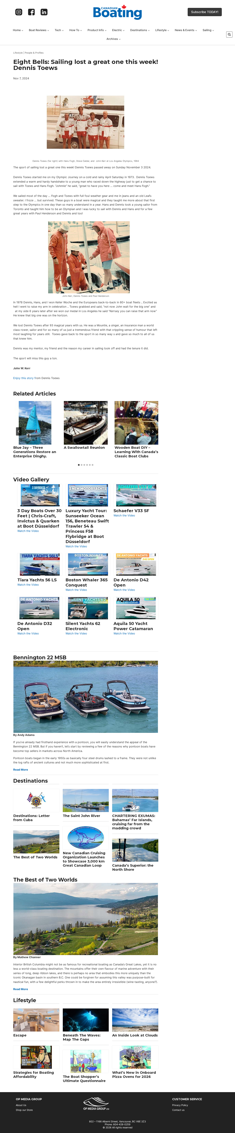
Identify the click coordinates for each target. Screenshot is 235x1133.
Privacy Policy (180, 1105)
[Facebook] (31, 12)
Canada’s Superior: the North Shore (132, 867)
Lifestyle (18, 52)
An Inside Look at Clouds (135, 1035)
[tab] (79, 465)
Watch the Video (28, 531)
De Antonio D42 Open (131, 582)
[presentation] (35, 423)
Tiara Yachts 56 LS (37, 579)
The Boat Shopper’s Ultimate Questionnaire (84, 1079)
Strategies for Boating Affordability (33, 1074)
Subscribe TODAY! (204, 12)
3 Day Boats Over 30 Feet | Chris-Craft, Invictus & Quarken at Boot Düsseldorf (39, 518)
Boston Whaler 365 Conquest (87, 582)
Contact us (178, 1109)
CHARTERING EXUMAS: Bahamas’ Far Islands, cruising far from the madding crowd (133, 822)
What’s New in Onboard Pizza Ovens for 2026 (134, 1074)
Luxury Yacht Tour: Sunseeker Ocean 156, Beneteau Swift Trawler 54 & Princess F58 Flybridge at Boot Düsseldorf (87, 526)
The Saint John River (81, 816)
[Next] (153, 431)
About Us (21, 1105)
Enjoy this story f (24, 378)
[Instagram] (18, 12)
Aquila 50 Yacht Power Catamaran (133, 626)
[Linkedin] (44, 12)
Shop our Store (24, 1109)
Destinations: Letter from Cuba (31, 818)
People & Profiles (34, 52)
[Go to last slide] (19, 431)
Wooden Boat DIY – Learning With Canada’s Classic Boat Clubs (136, 452)
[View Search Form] (229, 34)
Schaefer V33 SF (131, 510)
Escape (19, 1035)
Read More (20, 769)
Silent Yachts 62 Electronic (83, 626)
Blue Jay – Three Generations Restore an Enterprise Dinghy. (34, 452)
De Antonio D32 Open (34, 626)
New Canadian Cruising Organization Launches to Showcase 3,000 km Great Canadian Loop (84, 859)
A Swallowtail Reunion (84, 448)
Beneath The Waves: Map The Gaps (81, 1037)
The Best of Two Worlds (35, 857)
